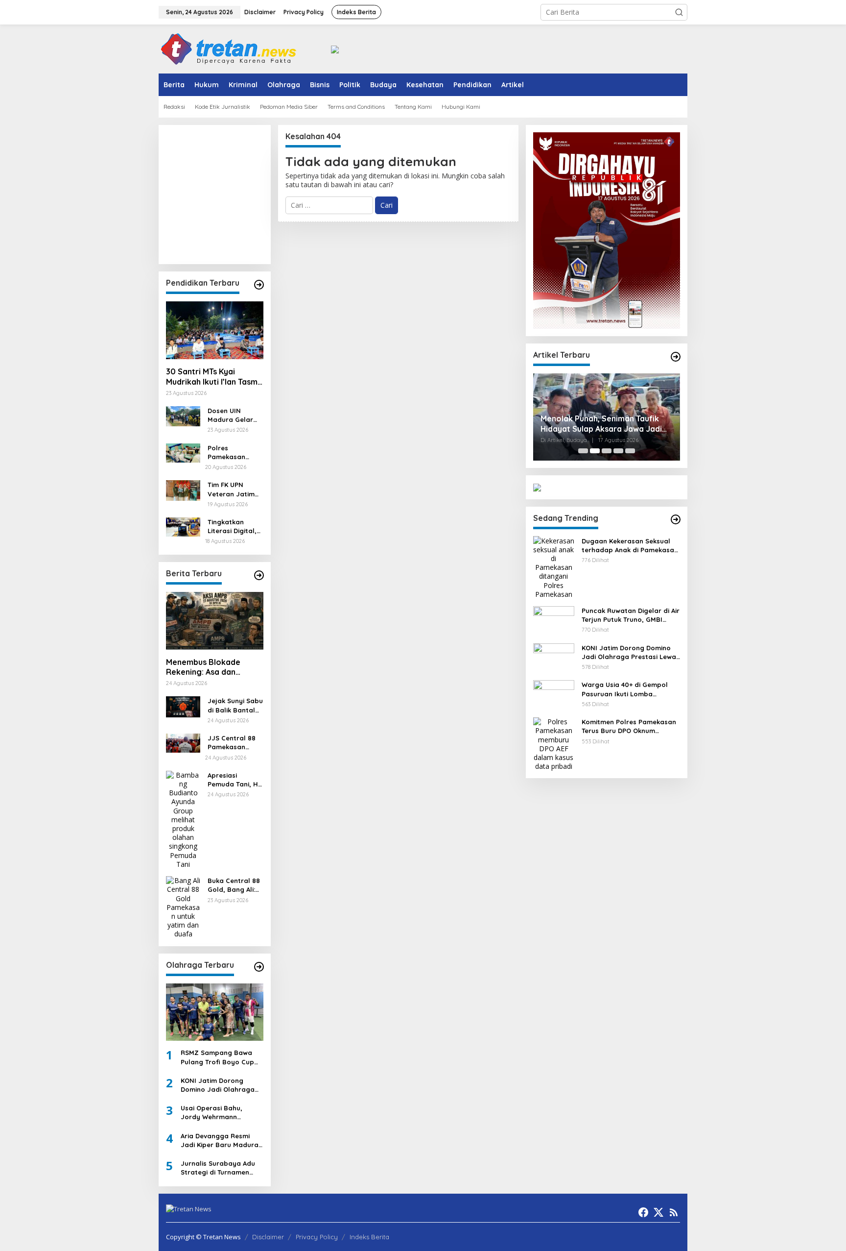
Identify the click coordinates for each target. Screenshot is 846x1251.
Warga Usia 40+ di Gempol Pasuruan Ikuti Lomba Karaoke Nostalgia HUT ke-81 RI (629, 689)
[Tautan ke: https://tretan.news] (676, 519)
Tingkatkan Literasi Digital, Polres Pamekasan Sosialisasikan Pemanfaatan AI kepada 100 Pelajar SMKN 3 (234, 526)
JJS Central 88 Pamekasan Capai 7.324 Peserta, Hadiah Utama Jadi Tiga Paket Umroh (235, 742)
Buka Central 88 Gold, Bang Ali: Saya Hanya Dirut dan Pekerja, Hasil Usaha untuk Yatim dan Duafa (235, 885)
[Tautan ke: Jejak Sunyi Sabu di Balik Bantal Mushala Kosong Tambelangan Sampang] (183, 706)
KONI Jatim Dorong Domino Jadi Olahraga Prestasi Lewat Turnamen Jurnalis (221, 1085)
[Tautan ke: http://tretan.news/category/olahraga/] (259, 967)
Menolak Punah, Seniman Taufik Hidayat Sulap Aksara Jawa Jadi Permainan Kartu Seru (601, 424)
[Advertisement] (264, 193)
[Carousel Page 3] (606, 450)
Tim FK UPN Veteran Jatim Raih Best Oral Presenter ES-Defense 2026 (231, 489)
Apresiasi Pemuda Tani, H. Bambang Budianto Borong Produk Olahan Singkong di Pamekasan (235, 779)
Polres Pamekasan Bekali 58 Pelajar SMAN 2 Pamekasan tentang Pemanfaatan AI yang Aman (235, 452)
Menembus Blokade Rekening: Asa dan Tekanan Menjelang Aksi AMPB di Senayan (211, 667)
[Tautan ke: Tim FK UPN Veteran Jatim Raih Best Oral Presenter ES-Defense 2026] (183, 489)
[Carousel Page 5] (630, 450)
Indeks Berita (369, 1237)
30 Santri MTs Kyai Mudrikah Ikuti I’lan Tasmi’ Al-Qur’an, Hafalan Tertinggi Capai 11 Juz (213, 377)
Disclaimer (268, 1237)
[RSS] (673, 1212)
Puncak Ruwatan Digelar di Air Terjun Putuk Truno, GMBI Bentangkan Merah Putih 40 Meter (631, 615)
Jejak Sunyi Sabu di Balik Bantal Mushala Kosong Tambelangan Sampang (235, 705)
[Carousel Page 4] (618, 450)
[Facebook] (643, 1212)
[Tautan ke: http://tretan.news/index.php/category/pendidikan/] (259, 285)
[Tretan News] (229, 48)
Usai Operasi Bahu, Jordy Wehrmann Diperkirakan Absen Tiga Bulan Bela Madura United (220, 1112)
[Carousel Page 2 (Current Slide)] (595, 450)
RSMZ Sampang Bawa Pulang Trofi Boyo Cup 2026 (217, 1057)
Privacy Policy (317, 1237)
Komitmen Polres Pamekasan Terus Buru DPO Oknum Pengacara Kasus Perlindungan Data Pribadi (629, 726)
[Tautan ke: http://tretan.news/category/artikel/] (676, 357)
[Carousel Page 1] (583, 450)
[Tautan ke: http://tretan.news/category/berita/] (259, 575)
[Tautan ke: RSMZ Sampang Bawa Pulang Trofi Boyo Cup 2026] (214, 1012)
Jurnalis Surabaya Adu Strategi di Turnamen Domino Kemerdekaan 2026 (218, 1168)
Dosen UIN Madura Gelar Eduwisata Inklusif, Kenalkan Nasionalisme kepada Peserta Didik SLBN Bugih (234, 415)
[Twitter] (658, 1212)
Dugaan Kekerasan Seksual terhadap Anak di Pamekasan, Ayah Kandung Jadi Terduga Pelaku (631, 545)
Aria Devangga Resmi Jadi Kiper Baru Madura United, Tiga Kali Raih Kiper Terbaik (219, 1140)
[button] (679, 12)
